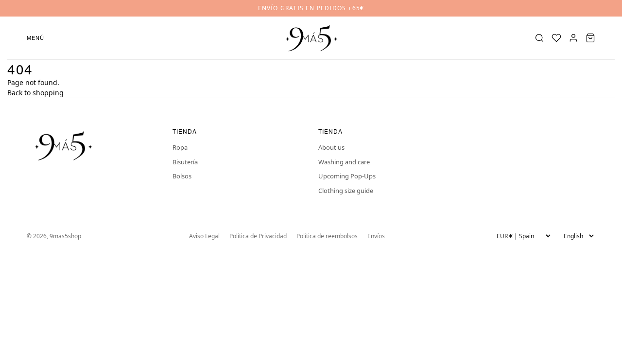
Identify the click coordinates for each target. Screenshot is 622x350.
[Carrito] (590, 38)
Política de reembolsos (327, 236)
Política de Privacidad (258, 236)
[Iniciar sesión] (573, 38)
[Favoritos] (556, 38)
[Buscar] (539, 38)
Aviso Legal (204, 236)
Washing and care (344, 162)
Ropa (180, 147)
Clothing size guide (345, 190)
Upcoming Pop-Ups (347, 176)
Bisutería (185, 162)
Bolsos (182, 176)
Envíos (376, 236)
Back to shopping (35, 92)
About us (331, 147)
